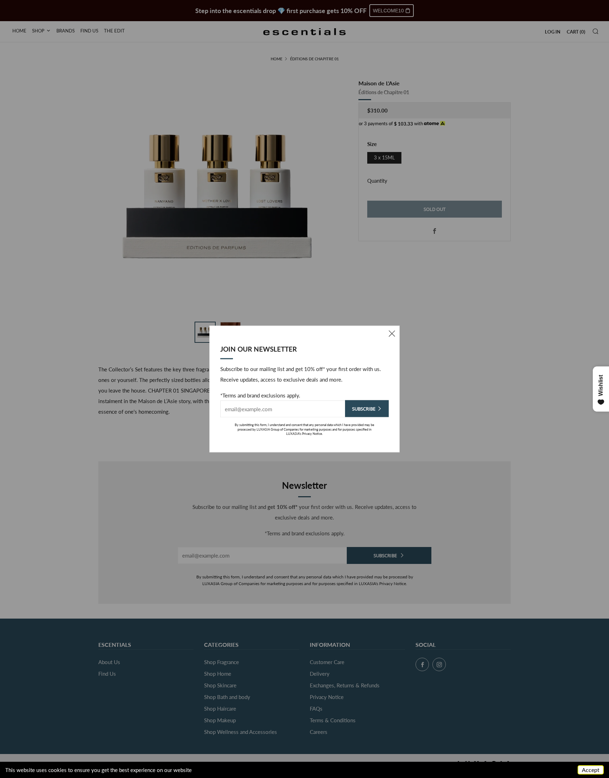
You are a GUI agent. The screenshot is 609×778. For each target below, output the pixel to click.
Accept (590, 769)
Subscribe (363, 409)
